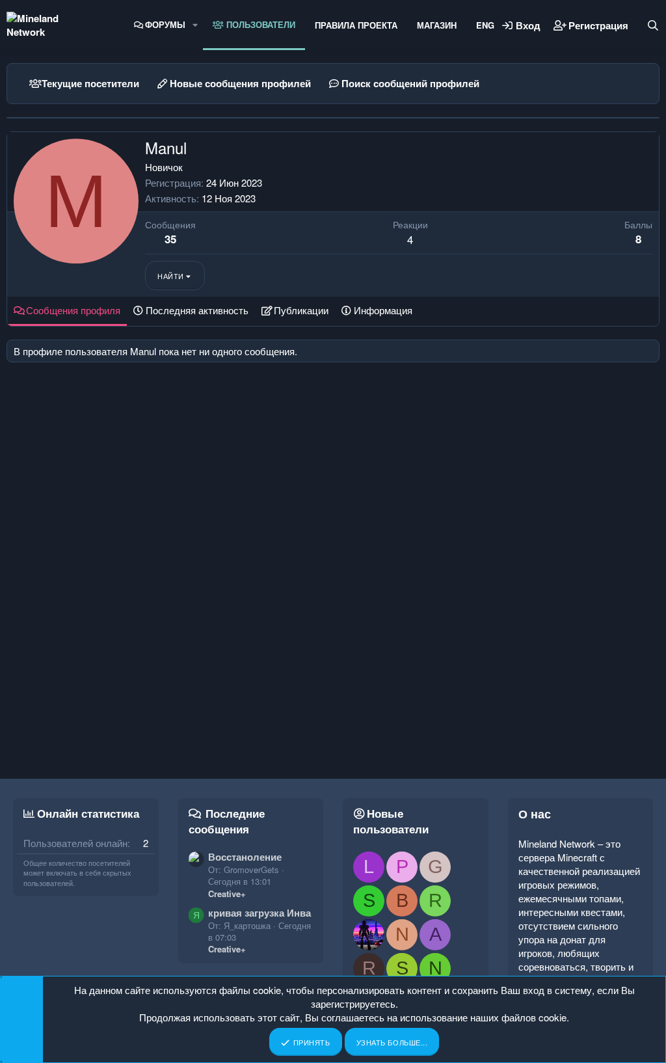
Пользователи (259, 24)
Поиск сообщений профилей (410, 83)
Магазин (437, 25)
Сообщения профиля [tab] (73, 310)
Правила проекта (356, 25)
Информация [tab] (383, 310)
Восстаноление (245, 857)
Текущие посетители (90, 83)
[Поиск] (653, 25)
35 (170, 239)
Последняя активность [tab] (197, 310)
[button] (195, 24)
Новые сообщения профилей (240, 83)
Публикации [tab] (301, 310)
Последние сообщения (227, 821)
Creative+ (227, 893)
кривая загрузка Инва (259, 913)
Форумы (165, 24)
